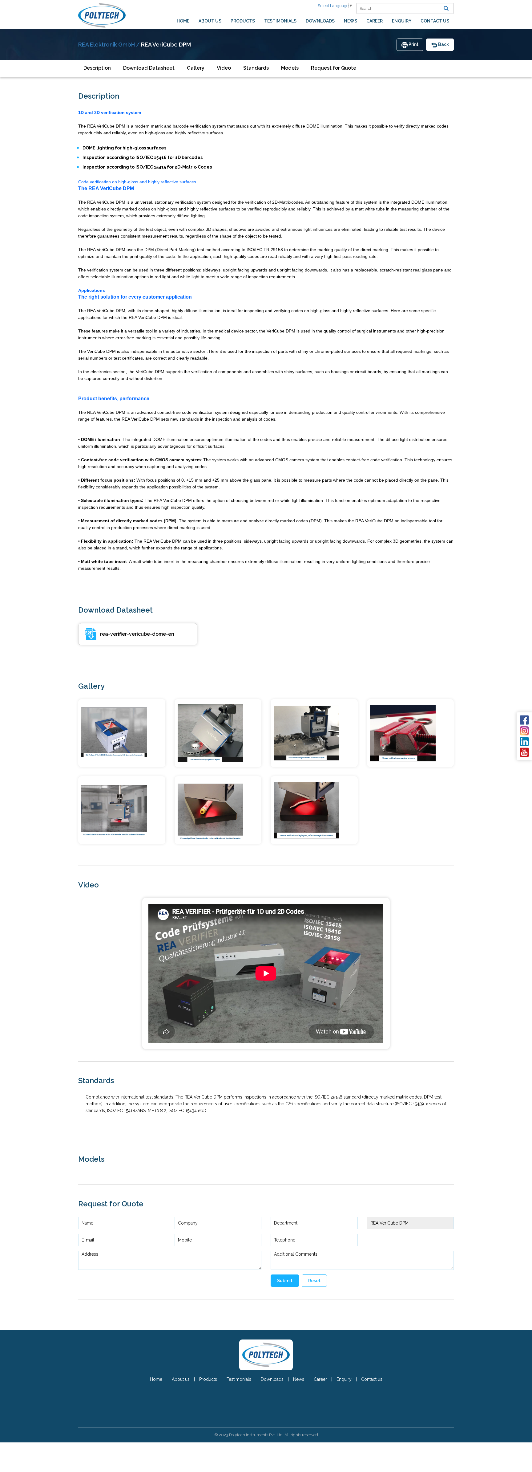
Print (413, 44)
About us (210, 20)
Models (290, 68)
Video (224, 68)
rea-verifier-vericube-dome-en (137, 634)
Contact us (435, 20)
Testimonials (280, 20)
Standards (256, 68)
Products (243, 20)
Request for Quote (333, 68)
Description (97, 68)
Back (443, 44)
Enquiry (401, 20)
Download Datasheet (149, 68)
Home (183, 20)
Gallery (195, 68)
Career (374, 20)
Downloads (320, 20)
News (350, 20)
